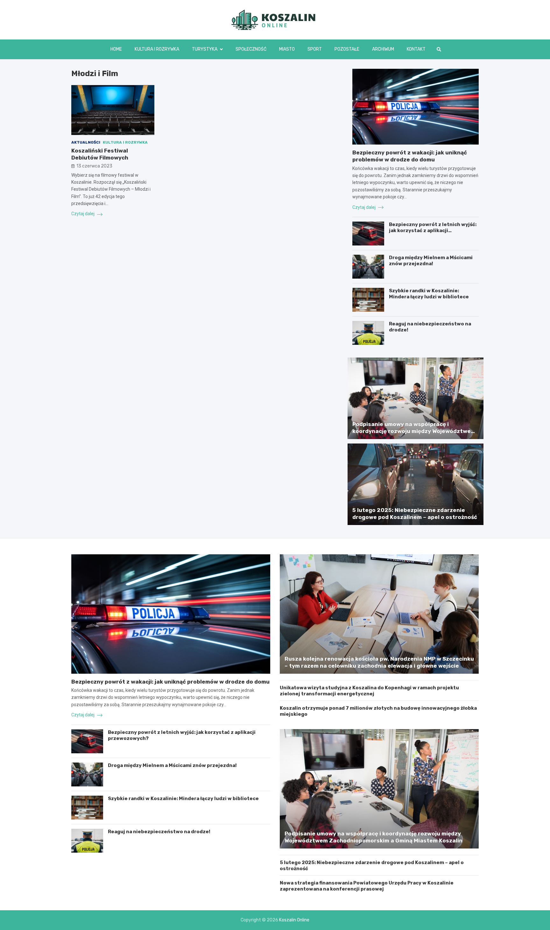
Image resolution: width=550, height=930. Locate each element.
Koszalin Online (294, 920)
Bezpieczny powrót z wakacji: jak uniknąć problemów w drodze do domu (170, 681)
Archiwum (383, 49)
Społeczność (251, 49)
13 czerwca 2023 (94, 166)
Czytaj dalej (83, 214)
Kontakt (416, 49)
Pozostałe (347, 49)
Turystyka (204, 49)
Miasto (287, 49)
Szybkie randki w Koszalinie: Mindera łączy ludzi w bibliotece (429, 294)
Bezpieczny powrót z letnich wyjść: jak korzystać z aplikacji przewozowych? (432, 231)
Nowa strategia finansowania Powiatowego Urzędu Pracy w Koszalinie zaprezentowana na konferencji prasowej (367, 886)
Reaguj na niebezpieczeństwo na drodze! (159, 831)
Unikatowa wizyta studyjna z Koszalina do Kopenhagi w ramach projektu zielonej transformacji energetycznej (369, 691)
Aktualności (85, 142)
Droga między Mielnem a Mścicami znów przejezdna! (431, 261)
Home (116, 49)
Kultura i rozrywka (157, 49)
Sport (314, 49)
